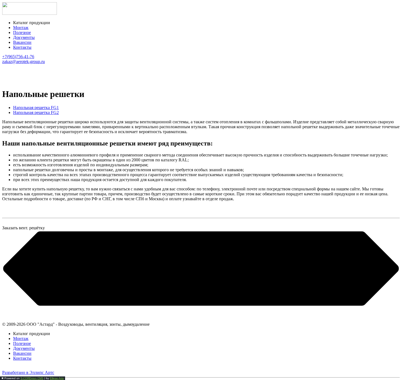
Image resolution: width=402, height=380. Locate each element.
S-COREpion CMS (32, 378)
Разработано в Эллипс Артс (28, 372)
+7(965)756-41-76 (18, 56)
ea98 (6, 367)
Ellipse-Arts (57, 378)
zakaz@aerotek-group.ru (23, 61)
